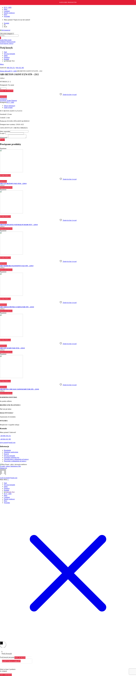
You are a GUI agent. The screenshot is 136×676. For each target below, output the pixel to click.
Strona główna (4, 71)
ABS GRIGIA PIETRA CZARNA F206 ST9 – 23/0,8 (17, 307)
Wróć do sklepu (19, 657)
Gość (8, 478)
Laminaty (7, 11)
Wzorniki (7, 16)
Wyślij (2, 139)
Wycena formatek (9, 54)
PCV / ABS (7, 7)
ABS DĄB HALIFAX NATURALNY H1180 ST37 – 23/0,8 (19, 224)
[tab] (70, 106)
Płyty (5, 14)
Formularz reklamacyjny (11, 457)
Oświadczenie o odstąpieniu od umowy (16, 459)
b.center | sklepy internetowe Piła (10, 466)
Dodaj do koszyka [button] (6, 187)
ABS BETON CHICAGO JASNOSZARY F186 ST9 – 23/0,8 (19, 389)
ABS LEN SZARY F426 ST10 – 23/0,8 (12, 348)
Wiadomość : (4, 137)
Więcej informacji (9, 106)
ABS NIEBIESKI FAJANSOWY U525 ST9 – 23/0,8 (16, 266)
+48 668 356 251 (5, 436)
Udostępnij (3, 99)
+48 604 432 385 (5, 439)
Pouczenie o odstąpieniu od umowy (15, 461)
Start (5, 52)
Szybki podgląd (5, 175)
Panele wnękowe (9, 13)
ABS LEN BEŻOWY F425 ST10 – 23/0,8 (13, 183)
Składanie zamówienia (11, 452)
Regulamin (7, 450)
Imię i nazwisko (5, 131)
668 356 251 (11, 68)
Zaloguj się (3, 468)
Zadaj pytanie (8, 107)
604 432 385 (20, 68)
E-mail (2, 133)
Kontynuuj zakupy (11, 661)
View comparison (6, 675)
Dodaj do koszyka (6, 91)
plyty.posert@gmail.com (7, 442)
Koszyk (6, 454)
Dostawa (7, 57)
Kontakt (6, 59)
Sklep (6, 55)
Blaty (5, 9)
